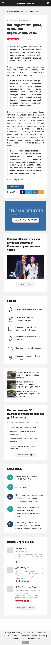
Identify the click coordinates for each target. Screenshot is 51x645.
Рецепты (34, 11)
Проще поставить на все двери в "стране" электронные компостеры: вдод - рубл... (29, 498)
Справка (11, 301)
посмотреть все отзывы (25, 608)
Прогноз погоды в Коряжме (28, 348)
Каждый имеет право (17, 11)
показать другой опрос (25, 455)
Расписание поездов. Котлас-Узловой (28, 357)
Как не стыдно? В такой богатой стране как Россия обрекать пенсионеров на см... (29, 526)
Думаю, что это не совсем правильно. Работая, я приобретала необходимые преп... (27, 511)
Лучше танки (21, 487)
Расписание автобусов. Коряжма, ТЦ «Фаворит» (26, 328)
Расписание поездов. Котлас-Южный (28, 338)
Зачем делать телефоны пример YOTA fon (26, 477)
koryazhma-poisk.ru (25, 3)
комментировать (15, 186)
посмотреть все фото (25, 284)
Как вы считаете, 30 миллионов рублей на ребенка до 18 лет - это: (25, 414)
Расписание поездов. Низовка (29, 309)
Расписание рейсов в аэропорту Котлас (25, 318)
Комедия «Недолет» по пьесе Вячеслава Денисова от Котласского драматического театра (23, 245)
